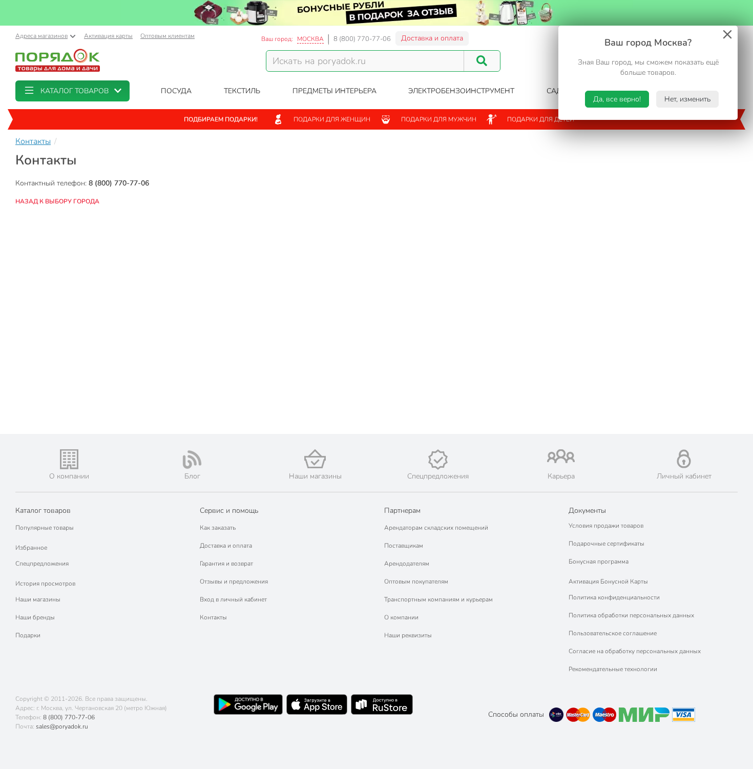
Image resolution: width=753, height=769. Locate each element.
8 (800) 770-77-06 (362, 39)
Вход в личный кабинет (233, 599)
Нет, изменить (687, 99)
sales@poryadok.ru (62, 726)
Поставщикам (403, 546)
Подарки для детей (540, 119)
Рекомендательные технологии (613, 669)
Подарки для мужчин (438, 119)
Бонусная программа (599, 561)
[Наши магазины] (315, 458)
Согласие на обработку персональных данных (635, 651)
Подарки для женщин (332, 119)
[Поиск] (482, 61)
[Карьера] (561, 456)
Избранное (31, 548)
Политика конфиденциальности (614, 597)
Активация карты (108, 36)
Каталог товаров (43, 510)
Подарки (27, 635)
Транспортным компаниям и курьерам (438, 599)
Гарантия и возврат (226, 563)
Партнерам (402, 510)
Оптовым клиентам (167, 36)
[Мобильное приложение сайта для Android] (248, 704)
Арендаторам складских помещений (436, 528)
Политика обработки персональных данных (631, 615)
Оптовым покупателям (416, 581)
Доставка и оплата (432, 38)
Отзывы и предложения (234, 581)
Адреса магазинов (41, 36)
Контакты (213, 617)
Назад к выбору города (57, 201)
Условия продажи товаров (606, 526)
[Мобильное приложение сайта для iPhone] (317, 704)
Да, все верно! (617, 99)
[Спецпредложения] (438, 459)
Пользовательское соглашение (613, 633)
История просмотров (45, 583)
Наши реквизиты (408, 635)
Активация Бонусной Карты (608, 581)
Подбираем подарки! (221, 119)
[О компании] (69, 459)
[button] (72, 90)
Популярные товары (44, 528)
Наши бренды (35, 617)
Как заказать (218, 528)
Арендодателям (406, 563)
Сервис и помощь (229, 510)
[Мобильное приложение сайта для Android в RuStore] (381, 704)
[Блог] (192, 459)
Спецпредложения (42, 563)
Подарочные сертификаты (606, 543)
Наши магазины (37, 599)
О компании (401, 617)
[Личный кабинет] (684, 458)
